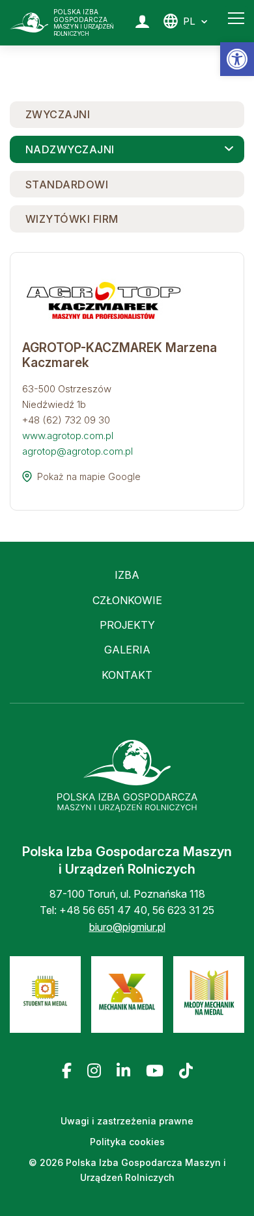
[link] (237, 59)
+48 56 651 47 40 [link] (103, 910)
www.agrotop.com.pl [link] (67, 435)
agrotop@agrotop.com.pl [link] (77, 451)
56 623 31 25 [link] (183, 910)
